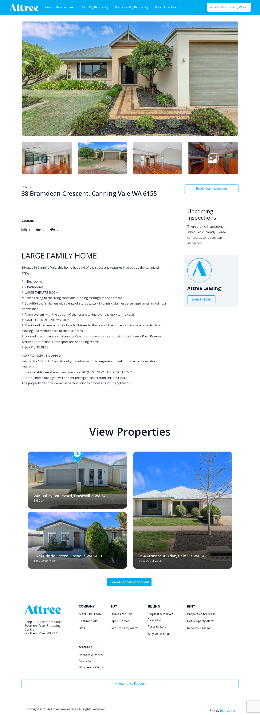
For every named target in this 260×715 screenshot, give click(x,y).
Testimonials (88, 621)
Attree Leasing (204, 288)
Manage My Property (131, 7)
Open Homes (120, 621)
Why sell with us (159, 633)
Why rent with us (91, 667)
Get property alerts (201, 621)
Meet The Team (90, 614)
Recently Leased (198, 628)
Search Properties (59, 7)
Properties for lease (201, 614)
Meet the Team (167, 7)
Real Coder (227, 711)
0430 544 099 (201, 299)
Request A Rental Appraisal (91, 658)
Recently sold (157, 626)
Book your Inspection (211, 188)
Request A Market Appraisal (160, 617)
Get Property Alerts (124, 628)
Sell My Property (95, 7)
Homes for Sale (122, 614)
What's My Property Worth (229, 7)
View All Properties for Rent (129, 582)
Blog (82, 628)
